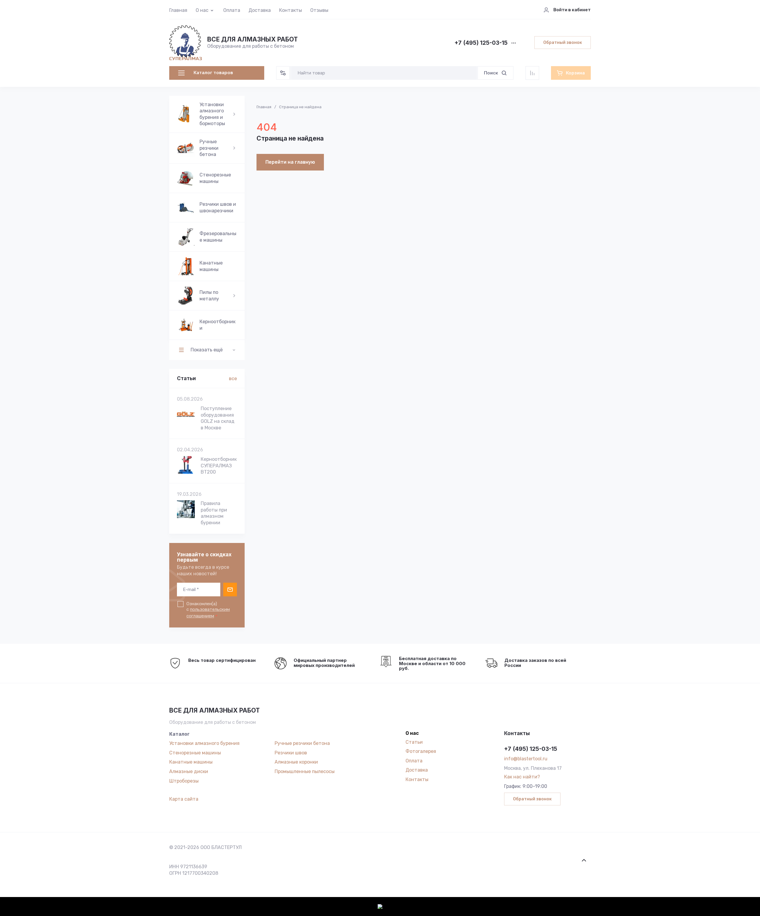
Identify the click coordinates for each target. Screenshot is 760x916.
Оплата (231, 10)
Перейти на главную (290, 162)
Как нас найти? (522, 777)
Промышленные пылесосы (305, 771)
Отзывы (319, 10)
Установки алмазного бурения (204, 743)
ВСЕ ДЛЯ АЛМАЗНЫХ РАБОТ (252, 39)
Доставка (259, 10)
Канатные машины (191, 762)
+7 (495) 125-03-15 (481, 43)
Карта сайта (183, 799)
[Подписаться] (230, 589)
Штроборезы (184, 781)
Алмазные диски (188, 771)
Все (233, 378)
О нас (202, 10)
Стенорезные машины (195, 753)
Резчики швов (291, 753)
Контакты (290, 10)
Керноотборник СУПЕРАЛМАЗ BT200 (219, 465)
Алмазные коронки (296, 762)
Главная (178, 10)
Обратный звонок (562, 42)
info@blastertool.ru (525, 759)
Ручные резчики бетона (302, 743)
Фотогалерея (421, 751)
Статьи (414, 742)
